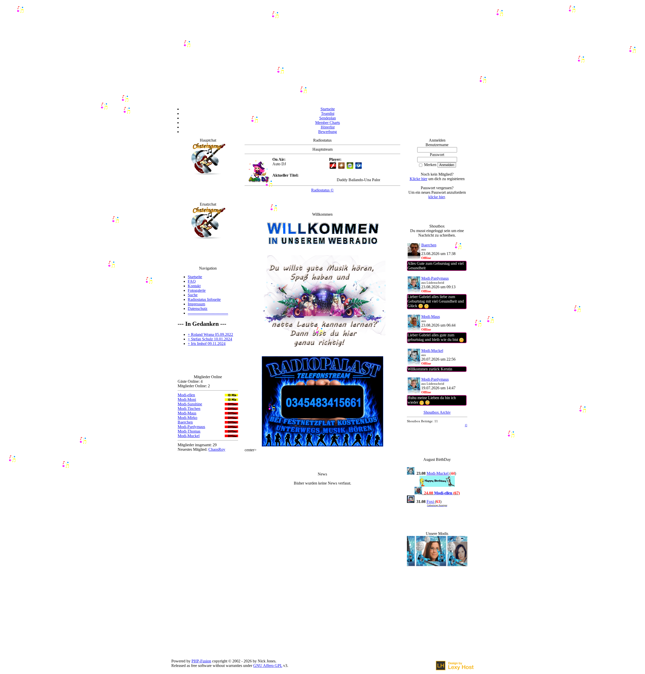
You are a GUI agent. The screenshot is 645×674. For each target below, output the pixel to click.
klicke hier (436, 197)
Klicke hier (418, 179)
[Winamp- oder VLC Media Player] (341, 168)
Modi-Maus (187, 413)
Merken (429, 165)
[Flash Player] (333, 165)
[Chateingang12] (207, 176)
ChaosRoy (216, 449)
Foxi (431, 501)
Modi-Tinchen (189, 408)
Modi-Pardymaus (191, 427)
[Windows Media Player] (350, 168)
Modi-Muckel (189, 436)
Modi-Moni (187, 399)
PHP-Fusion (201, 661)
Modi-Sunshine (190, 404)
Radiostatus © (322, 190)
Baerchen (185, 422)
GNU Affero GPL (267, 665)
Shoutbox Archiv (437, 412)
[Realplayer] (358, 168)
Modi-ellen (186, 395)
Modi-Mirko (187, 417)
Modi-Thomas (189, 431)
